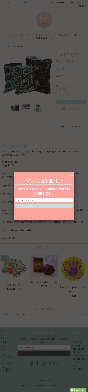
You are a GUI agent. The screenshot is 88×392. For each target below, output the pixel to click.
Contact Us (78, 390)
